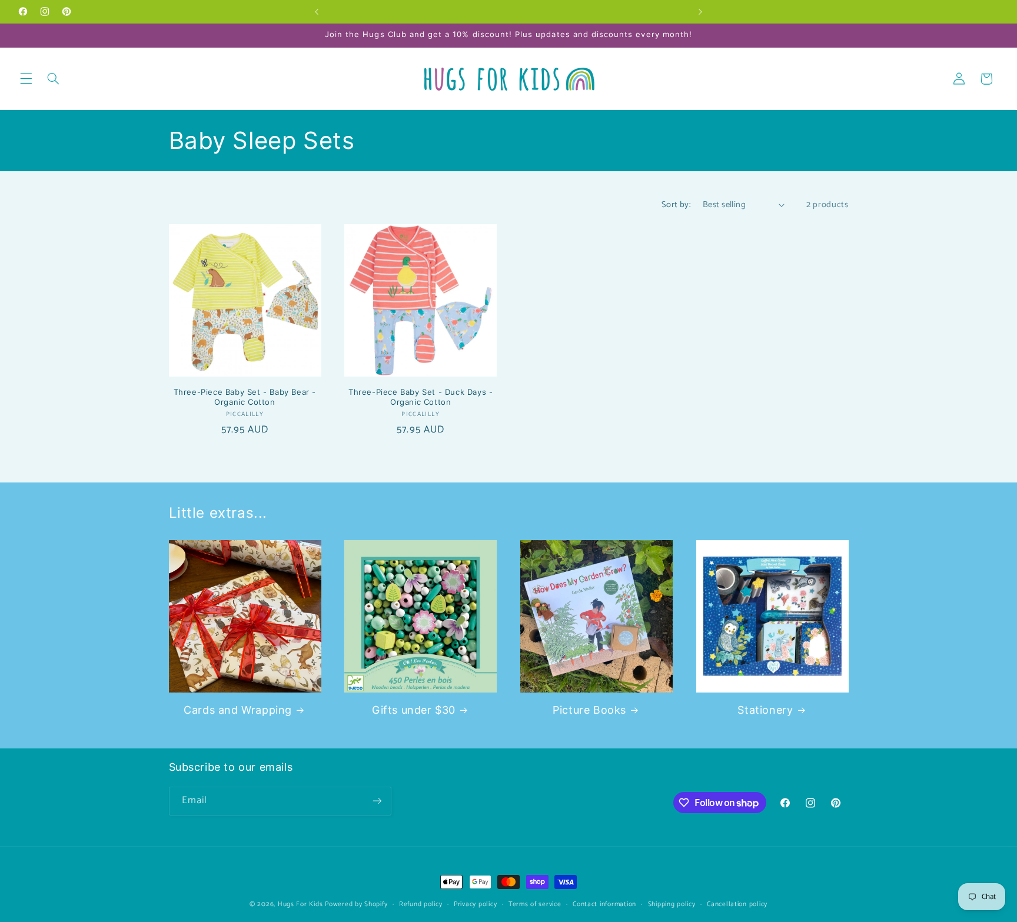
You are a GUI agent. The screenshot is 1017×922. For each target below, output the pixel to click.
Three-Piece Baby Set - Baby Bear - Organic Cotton (245, 397)
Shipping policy (672, 904)
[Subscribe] (376, 801)
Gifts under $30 (414, 710)
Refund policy (421, 904)
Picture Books (589, 710)
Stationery (765, 710)
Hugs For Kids (300, 904)
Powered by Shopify (356, 904)
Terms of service (534, 904)
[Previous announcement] (317, 12)
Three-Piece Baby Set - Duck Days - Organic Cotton (420, 397)
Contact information (604, 904)
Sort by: (676, 205)
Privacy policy (475, 904)
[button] (25, 78)
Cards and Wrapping (238, 710)
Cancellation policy (737, 904)
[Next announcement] (700, 12)
